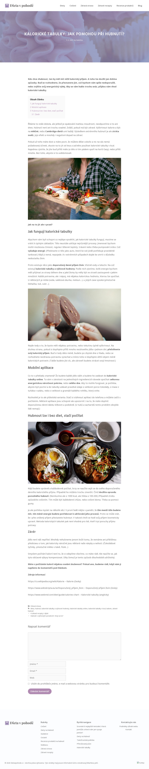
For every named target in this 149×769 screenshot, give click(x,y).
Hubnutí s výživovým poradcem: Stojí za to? (46, 616)
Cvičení (73, 5)
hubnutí (38, 608)
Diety (62, 5)
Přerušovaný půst (84, 744)
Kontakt (128, 729)
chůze (78, 499)
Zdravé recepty (105, 5)
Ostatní (44, 737)
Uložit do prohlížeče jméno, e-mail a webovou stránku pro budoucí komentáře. (70, 683)
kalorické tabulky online (79, 608)
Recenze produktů (125, 5)
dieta (32, 608)
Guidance (44, 734)
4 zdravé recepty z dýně (39, 613)
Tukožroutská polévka (85, 740)
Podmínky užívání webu (128, 726)
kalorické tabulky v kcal (97, 608)
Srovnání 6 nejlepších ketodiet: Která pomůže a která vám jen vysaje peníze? (91, 729)
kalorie (109, 608)
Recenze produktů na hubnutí (52, 741)
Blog (140, 5)
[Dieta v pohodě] (19, 5)
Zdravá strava (87, 5)
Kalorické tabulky (83, 747)
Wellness (44, 745)
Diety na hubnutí (47, 730)
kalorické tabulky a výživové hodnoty (55, 608)
